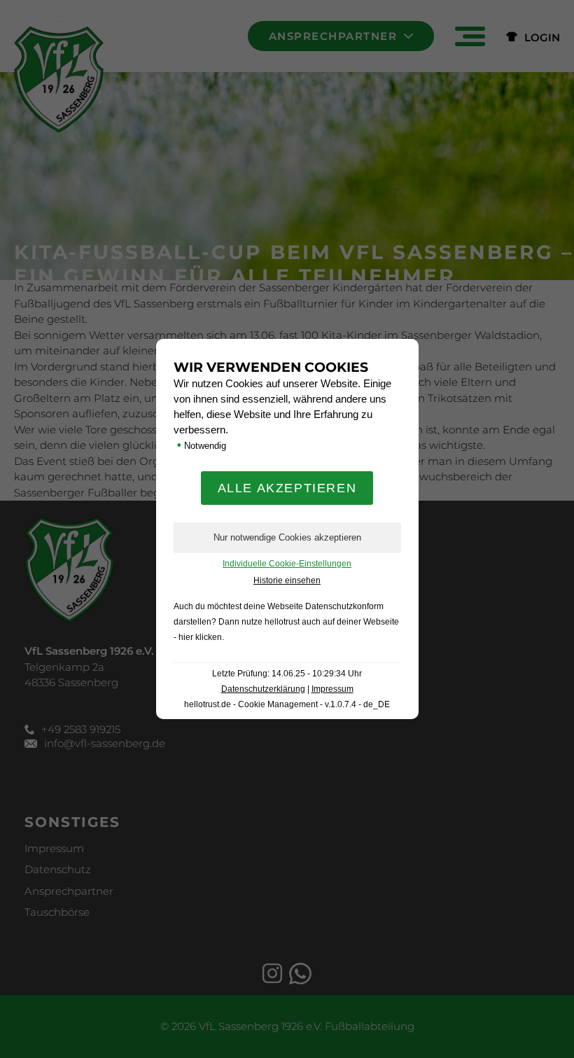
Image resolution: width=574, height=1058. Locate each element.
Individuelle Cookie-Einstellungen (287, 564)
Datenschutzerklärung (263, 689)
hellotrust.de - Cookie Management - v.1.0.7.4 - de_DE (287, 704)
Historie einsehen (287, 580)
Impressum (333, 689)
